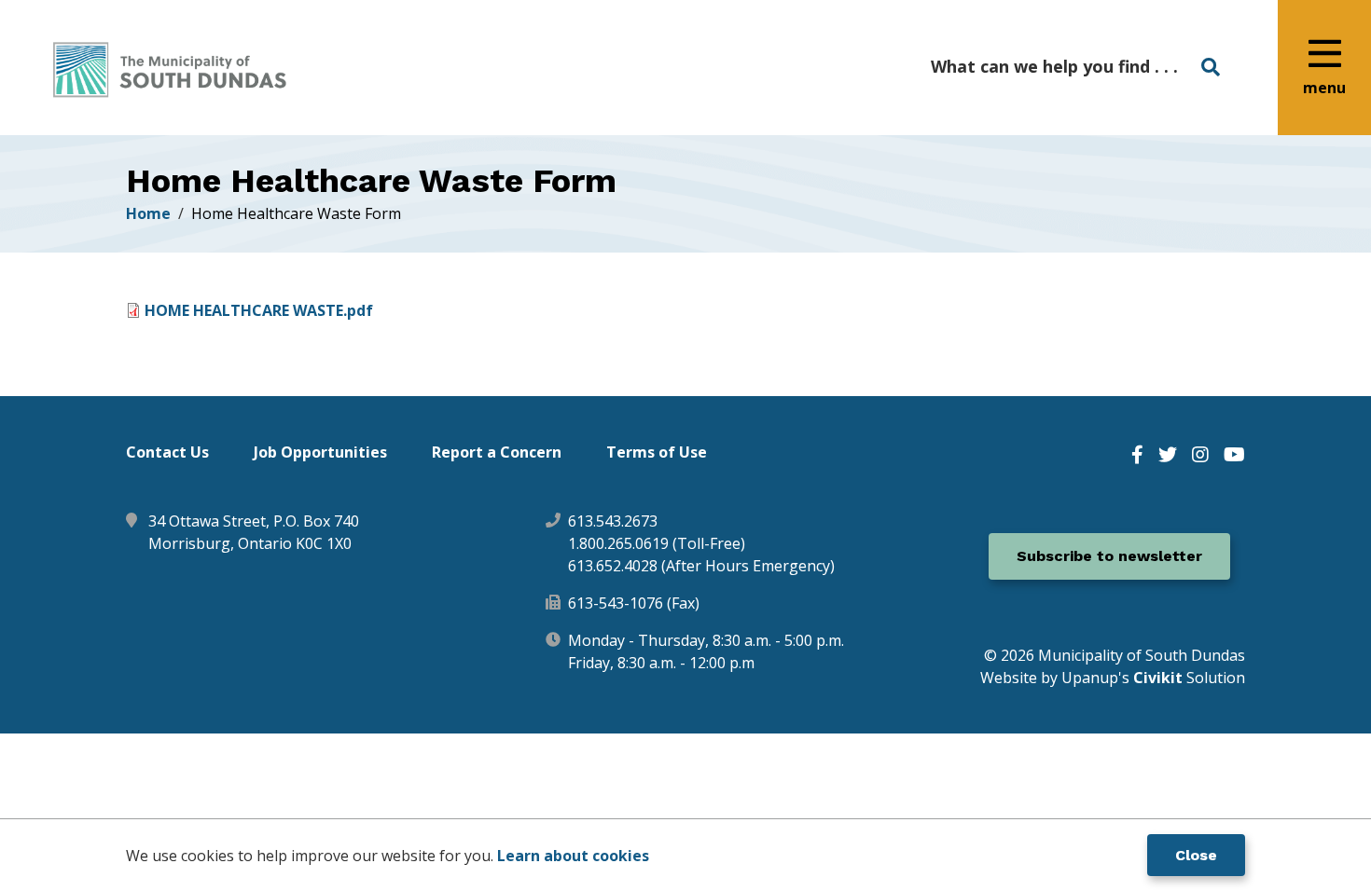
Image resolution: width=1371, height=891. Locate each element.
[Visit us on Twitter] (1167, 454)
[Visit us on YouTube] (1234, 454)
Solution (1189, 677)
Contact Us (167, 452)
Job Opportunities (320, 452)
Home (148, 213)
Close (1196, 855)
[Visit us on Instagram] (1200, 454)
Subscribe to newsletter (1109, 556)
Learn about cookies (573, 855)
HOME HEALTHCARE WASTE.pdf (259, 310)
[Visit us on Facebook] (1137, 454)
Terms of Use (656, 452)
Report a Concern (496, 452)
